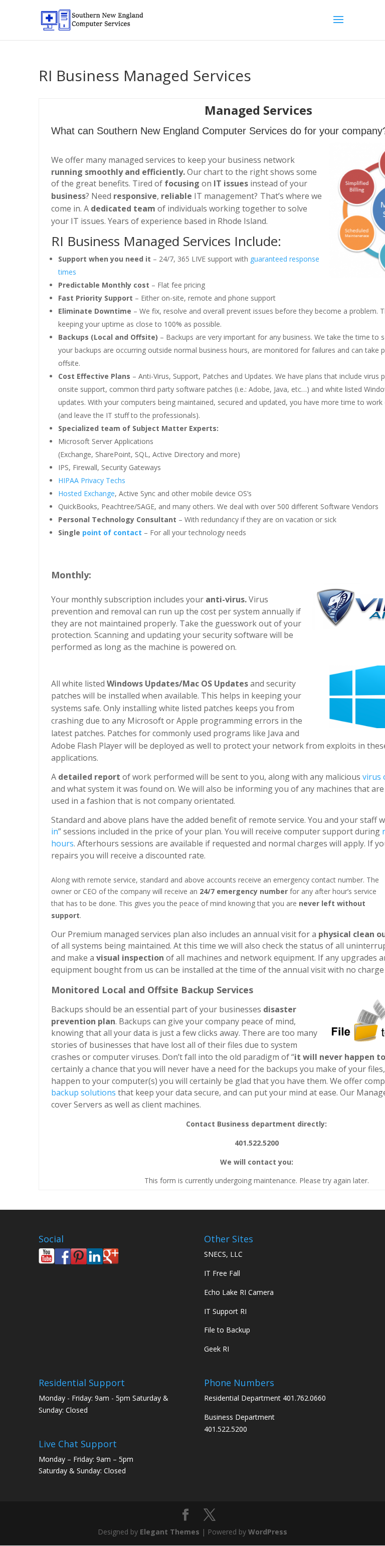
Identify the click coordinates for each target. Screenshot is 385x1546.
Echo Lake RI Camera (239, 1292)
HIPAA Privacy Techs (91, 480)
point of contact (112, 532)
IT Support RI (225, 1311)
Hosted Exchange (86, 493)
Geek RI (216, 1349)
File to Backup (227, 1330)
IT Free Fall (222, 1273)
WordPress (267, 1531)
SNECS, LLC (223, 1254)
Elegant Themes (170, 1531)
